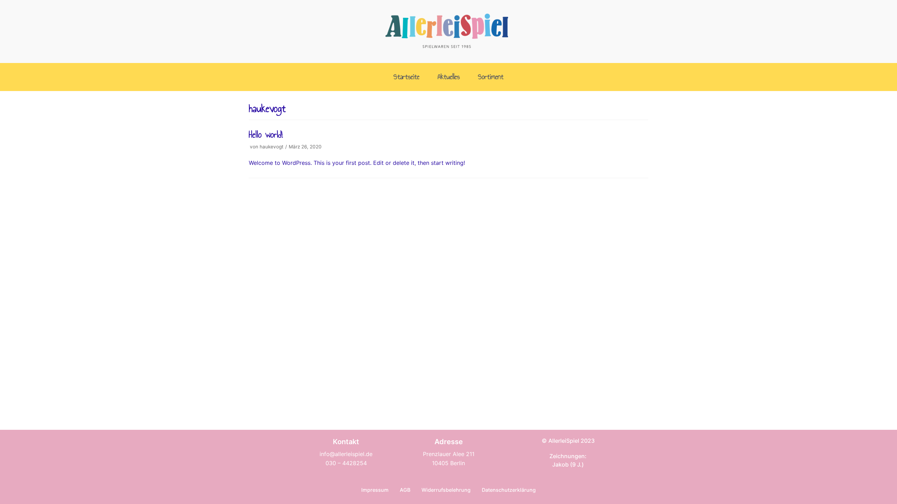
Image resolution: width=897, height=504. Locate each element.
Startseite (406, 77)
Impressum (375, 490)
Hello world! (266, 134)
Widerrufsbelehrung (446, 490)
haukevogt (271, 146)
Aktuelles (449, 77)
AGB (405, 490)
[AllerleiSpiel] (446, 31)
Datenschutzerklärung (509, 490)
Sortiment (491, 77)
